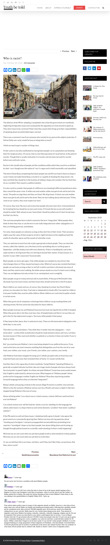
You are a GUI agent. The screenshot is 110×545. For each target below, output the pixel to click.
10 (85, 230)
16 (105, 230)
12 (91, 230)
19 (91, 234)
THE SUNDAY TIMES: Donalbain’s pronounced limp (99, 168)
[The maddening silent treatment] (87, 179)
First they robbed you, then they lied (100, 118)
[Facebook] (85, 68)
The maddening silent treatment (99, 178)
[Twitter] (89, 68)
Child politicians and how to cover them (99, 148)
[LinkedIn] (94, 68)
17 (85, 234)
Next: (63, 453)
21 (98, 234)
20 (95, 234)
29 (102, 237)
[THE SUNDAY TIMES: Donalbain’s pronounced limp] (87, 169)
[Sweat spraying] (87, 140)
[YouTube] (99, 68)
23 (105, 234)
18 (88, 234)
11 (88, 230)
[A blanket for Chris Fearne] (87, 88)
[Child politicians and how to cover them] (87, 149)
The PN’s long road (99, 157)
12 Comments (29, 63)
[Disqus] (40, 500)
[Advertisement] (55, 27)
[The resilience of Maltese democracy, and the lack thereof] (87, 130)
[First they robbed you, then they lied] (87, 120)
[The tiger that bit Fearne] (87, 98)
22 (102, 234)
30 (105, 237)
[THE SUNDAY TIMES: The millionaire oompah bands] (87, 108)
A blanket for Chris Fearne (99, 87)
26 (91, 237)
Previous (65, 51)
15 (102, 230)
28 (98, 237)
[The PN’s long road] (87, 159)
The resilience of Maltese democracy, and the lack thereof (99, 129)
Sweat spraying (97, 137)
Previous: (30, 453)
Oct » (90, 240)
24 (85, 237)
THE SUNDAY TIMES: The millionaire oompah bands (99, 108)
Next (73, 51)
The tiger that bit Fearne (98, 97)
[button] (103, 7)
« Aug (85, 240)
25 (88, 237)
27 (95, 237)
